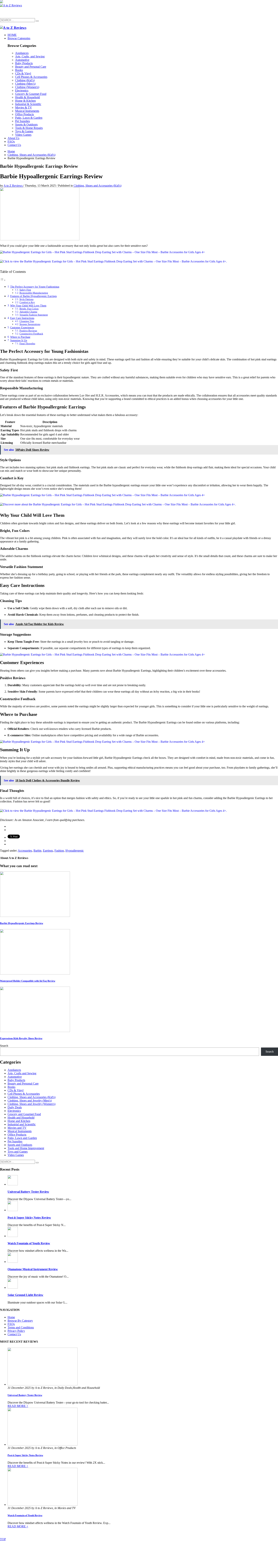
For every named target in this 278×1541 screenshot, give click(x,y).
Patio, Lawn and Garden (22, 1138)
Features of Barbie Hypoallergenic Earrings (33, 296)
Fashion (59, 850)
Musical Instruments (20, 1131)
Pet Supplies (15, 1141)
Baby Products (16, 1080)
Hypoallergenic (74, 850)
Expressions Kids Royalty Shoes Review (21, 1038)
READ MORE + (18, 1406)
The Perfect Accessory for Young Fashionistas (34, 286)
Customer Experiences (22, 327)
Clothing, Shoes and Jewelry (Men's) (30, 1100)
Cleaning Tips (26, 321)
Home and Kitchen (19, 1121)
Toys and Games (18, 1151)
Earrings (48, 850)
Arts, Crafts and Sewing (22, 1073)
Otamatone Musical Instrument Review (33, 1269)
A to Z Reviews (13, 185)
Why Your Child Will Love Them (28, 305)
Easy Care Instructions (22, 318)
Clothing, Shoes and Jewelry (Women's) (31, 1104)
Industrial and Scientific (22, 1124)
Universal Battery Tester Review (28, 1191)
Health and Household (21, 1117)
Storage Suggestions (29, 324)
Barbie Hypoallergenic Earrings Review (21, 923)
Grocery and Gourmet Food (24, 1114)
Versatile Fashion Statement (33, 314)
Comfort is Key (27, 302)
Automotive (15, 1076)
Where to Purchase (20, 336)
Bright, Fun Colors (29, 308)
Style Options (26, 299)
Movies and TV (17, 1127)
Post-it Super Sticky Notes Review (29, 1217)
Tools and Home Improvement (26, 1148)
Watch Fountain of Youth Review (29, 1243)
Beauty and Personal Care (23, 1083)
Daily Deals (15, 1107)
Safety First (25, 289)
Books (11, 1087)
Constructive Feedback (31, 333)
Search (4, 1045)
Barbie (37, 850)
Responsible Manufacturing (33, 292)
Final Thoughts (27, 343)
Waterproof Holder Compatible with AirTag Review (27, 980)
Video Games (16, 1155)
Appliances (14, 1070)
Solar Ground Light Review (25, 1295)
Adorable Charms (28, 311)
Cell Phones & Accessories (24, 1093)
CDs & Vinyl (15, 1090)
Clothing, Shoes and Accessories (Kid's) (97, 185)
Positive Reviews (28, 330)
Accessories (25, 850)
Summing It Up (18, 340)
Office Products (17, 1134)
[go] (37, 21)
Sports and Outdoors (20, 1144)
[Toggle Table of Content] (3, 280)
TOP (3, 1539)
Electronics (14, 1110)
